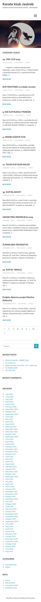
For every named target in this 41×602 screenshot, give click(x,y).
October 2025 (10, 412)
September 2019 (11, 521)
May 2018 (9, 551)
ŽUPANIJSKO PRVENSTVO (15, 244)
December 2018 (11, 539)
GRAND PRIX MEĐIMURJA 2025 (18, 217)
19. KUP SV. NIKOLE (12, 269)
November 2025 (11, 409)
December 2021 (11, 491)
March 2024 (9, 444)
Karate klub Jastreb (18, 4)
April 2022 (9, 484)
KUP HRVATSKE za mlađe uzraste (19, 87)
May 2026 (9, 399)
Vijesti (27, 62)
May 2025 (9, 419)
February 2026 (10, 407)
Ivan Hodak (19, 62)
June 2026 (9, 397)
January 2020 (10, 511)
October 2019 (10, 519)
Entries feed (10, 583)
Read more (7, 79)
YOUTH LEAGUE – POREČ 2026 (17, 360)
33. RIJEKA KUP (11, 368)
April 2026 (9, 402)
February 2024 (10, 446)
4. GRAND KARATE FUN (14, 137)
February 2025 (10, 427)
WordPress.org (11, 588)
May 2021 (9, 501)
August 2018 (10, 546)
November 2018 (11, 541)
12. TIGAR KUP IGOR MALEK (16, 164)
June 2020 (9, 506)
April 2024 (9, 441)
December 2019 (11, 514)
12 (33, 329)
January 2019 (10, 536)
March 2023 (9, 464)
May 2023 (9, 459)
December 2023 (11, 449)
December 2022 (11, 471)
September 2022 (11, 476)
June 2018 (9, 549)
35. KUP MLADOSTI (12, 192)
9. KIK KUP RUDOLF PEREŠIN (17, 112)
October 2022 (10, 474)
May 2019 (9, 526)
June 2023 (9, 456)
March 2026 (9, 404)
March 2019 (9, 531)
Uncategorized (10, 564)
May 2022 (9, 481)
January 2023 (10, 469)
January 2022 (10, 489)
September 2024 (11, 436)
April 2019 (9, 529)
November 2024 (11, 432)
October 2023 (10, 454)
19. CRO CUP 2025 (11, 59)
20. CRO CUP (10, 370)
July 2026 (9, 394)
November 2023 (11, 451)
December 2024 (11, 429)
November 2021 (11, 494)
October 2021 (10, 496)
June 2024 (9, 439)
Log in (7, 580)
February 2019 (10, 534)
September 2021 (11, 499)
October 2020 (10, 504)
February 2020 (10, 509)
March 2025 (9, 424)
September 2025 (11, 414)
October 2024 (10, 434)
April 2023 (9, 461)
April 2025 (9, 422)
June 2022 (9, 479)
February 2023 (10, 466)
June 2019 (9, 524)
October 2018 (10, 544)
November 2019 (11, 516)
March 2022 (9, 486)
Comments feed (11, 585)
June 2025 (9, 417)
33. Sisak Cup (10, 363)
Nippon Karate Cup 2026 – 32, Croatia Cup (21, 365)
